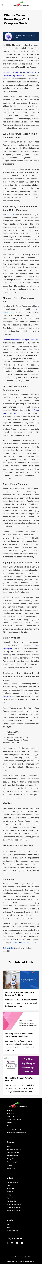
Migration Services (13, 1155)
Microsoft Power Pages (29, 466)
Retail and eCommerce (14, 1204)
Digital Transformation (14, 1149)
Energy (9, 1195)
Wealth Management (13, 1210)
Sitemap (31, 1257)
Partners (9, 1122)
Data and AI (10, 1165)
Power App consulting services (24, 943)
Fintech (9, 1185)
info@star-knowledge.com (17, 1132)
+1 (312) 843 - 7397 (15, 1130)
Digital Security (11, 1168)
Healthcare (10, 1188)
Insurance (10, 1191)
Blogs (8, 1224)
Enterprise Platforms (13, 1152)
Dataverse (7, 696)
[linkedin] (17, 1243)
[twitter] (13, 1243)
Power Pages (9, 142)
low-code (10, 214)
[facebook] (8, 1243)
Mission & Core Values (14, 1119)
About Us (10, 1110)
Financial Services (12, 1182)
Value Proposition (12, 1116)
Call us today (8, 948)
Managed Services (13, 1159)
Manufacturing (11, 1201)
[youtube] (22, 1243)
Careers (9, 1126)
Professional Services (13, 1207)
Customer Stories (12, 1231)
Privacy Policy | (13, 1257)
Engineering (10, 1198)
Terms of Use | (23, 1257)
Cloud (8, 1146)
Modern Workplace (13, 1162)
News (8, 1227)
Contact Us (10, 1113)
